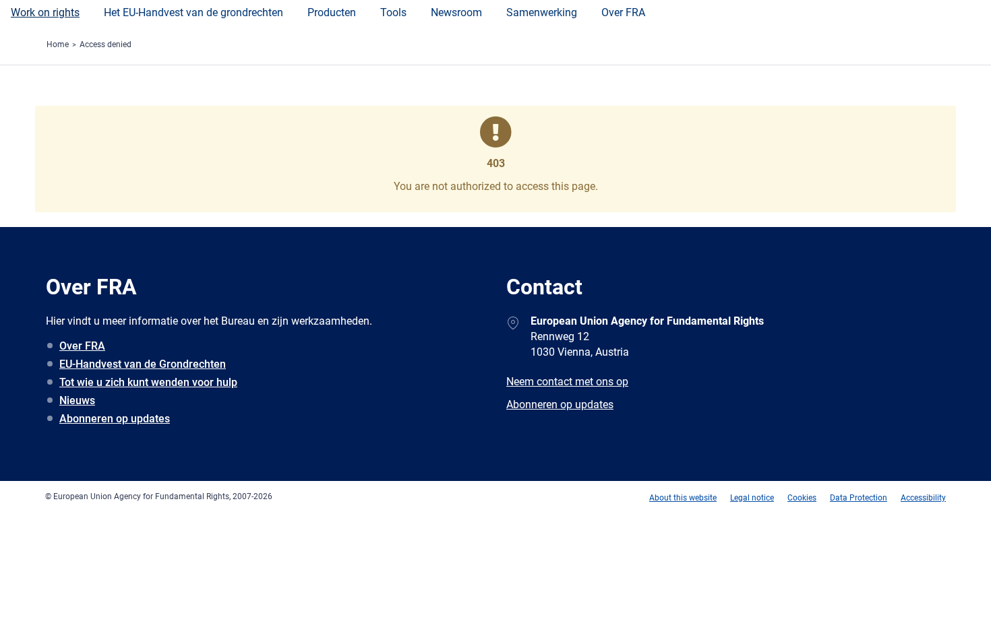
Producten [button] (331, 12)
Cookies (801, 498)
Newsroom (456, 12)
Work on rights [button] (45, 12)
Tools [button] (393, 12)
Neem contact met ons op (567, 381)
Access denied (105, 44)
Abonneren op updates (114, 418)
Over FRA (623, 12)
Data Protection (858, 498)
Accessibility (923, 498)
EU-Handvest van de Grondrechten (142, 364)
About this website (683, 498)
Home (58, 44)
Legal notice (752, 498)
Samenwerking (541, 12)
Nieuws (77, 400)
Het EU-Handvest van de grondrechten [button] (193, 12)
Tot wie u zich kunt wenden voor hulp (148, 382)
